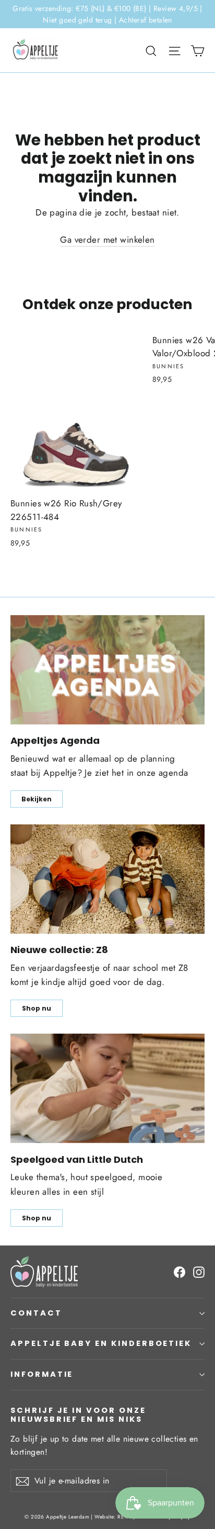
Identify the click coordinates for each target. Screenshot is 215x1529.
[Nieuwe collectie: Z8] (107, 879)
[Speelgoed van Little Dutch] (107, 1088)
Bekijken (36, 799)
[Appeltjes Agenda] (107, 669)
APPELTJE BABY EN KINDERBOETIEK (101, 1343)
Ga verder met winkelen (107, 239)
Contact (36, 1313)
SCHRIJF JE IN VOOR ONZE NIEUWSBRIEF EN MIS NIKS (78, 1414)
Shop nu (36, 1008)
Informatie (41, 1374)
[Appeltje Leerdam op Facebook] (179, 1271)
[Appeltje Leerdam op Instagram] (199, 1271)
